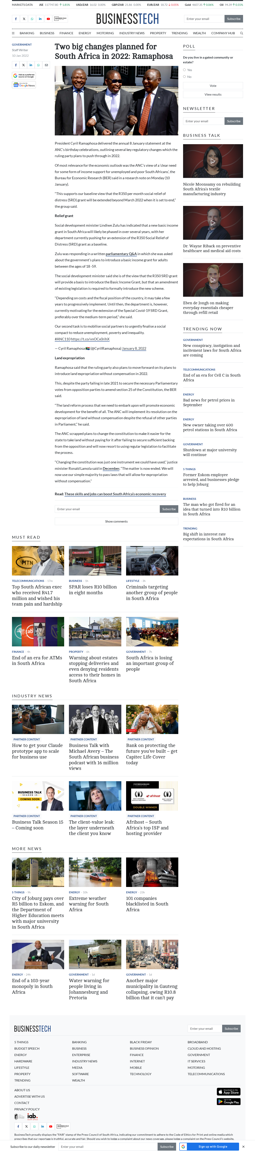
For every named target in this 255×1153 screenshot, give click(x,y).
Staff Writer (20, 50)
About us (22, 1090)
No (189, 76)
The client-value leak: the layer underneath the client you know (91, 827)
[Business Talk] (60, 19)
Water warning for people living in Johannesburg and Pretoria (89, 989)
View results (213, 94)
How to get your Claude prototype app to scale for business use (37, 751)
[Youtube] (48, 19)
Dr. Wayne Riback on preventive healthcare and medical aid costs (212, 248)
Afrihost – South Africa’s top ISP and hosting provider (147, 827)
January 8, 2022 (134, 348)
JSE (41, 4)
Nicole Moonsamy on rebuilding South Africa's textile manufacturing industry (211, 189)
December (111, 468)
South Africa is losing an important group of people (150, 663)
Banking (27, 33)
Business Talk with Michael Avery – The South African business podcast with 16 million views (94, 757)
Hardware (23, 1061)
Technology (140, 1074)
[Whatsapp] (32, 19)
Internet (137, 1061)
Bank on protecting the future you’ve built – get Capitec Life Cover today (152, 754)
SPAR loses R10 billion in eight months (93, 589)
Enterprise (81, 1055)
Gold (188, 4)
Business (47, 33)
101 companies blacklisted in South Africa (147, 904)
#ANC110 (62, 339)
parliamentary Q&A (121, 254)
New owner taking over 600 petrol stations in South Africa (210, 427)
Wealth (199, 33)
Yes (189, 70)
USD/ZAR (82, 4)
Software (80, 1074)
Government (22, 44)
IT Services (196, 1061)
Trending (180, 33)
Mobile (136, 1067)
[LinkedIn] (40, 19)
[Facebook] (16, 19)
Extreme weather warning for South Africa (89, 904)
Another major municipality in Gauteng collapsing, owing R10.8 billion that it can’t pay (152, 989)
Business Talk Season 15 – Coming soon (37, 825)
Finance (66, 33)
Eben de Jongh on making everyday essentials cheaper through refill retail (208, 308)
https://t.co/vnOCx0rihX (90, 339)
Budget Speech (26, 1048)
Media (77, 1067)
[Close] (243, 1146)
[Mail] (46, 65)
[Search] (241, 33)
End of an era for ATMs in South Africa (37, 660)
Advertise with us (29, 1096)
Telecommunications (28, 580)
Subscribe (233, 19)
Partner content (27, 739)
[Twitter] (24, 19)
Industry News (131, 33)
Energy (85, 33)
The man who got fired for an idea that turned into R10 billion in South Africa (211, 509)
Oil (222, 4)
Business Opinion (144, 1048)
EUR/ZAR (153, 4)
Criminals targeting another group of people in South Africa (152, 592)
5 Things (18, 892)
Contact (21, 1103)
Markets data (22, 4)
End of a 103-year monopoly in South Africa (32, 986)
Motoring (105, 33)
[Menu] (13, 33)
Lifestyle (132, 580)
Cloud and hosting (204, 1048)
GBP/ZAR (118, 4)
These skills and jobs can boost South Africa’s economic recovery (115, 494)
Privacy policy (27, 1109)
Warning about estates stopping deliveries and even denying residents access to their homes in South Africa (95, 669)
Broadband (198, 1042)
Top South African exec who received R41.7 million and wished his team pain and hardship (37, 595)
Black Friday (141, 1042)
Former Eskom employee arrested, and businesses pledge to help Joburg (211, 480)
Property (158, 33)
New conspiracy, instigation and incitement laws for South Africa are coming (212, 350)
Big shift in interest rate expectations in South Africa (208, 536)
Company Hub (223, 33)
